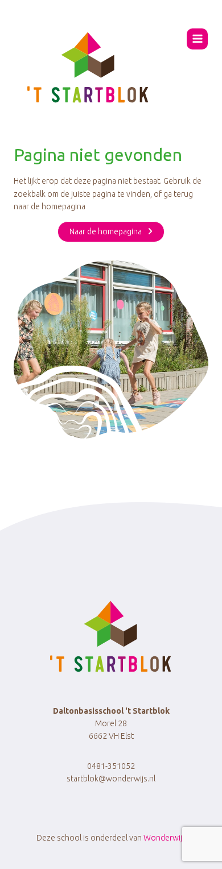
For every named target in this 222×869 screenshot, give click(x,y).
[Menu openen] (197, 38)
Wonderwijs (164, 837)
